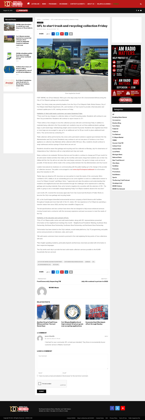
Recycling (55, 264)
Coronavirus (116, 120)
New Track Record (118, 160)
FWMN (114, 140)
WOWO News (42, 29)
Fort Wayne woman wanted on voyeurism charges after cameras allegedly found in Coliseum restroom (23, 40)
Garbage (87, 261)
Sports (114, 177)
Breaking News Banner (119, 117)
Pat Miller (115, 166)
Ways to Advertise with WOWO (85, 418)
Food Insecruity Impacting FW (49, 281)
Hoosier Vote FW (117, 143)
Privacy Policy (113, 418)
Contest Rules (100, 418)
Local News (40, 22)
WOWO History (117, 186)
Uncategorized (117, 183)
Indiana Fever (116, 146)
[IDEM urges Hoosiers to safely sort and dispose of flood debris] (9, 27)
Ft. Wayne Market (117, 137)
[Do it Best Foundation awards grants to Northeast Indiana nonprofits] (9, 83)
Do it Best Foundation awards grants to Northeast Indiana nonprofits (23, 83)
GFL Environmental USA (44, 264)
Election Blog (116, 123)
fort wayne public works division (74, 261)
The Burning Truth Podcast (121, 180)
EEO (107, 418)
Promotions (116, 172)
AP (113, 114)
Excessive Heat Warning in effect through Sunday (95, 323)
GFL (93, 261)
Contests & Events (77, 4)
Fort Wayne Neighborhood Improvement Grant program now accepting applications (72, 324)
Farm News (116, 126)
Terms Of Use (123, 418)
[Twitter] (117, 408)
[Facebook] (112, 408)
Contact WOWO (71, 418)
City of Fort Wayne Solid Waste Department (50, 261)
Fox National (116, 134)
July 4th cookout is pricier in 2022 (94, 281)
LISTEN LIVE (35, 4)
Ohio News (115, 163)
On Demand (63, 4)
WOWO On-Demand (118, 189)
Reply (106, 336)
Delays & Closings (104, 4)
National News (117, 157)
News (44, 4)
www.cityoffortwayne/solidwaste (83, 169)
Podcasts (115, 169)
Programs (53, 4)
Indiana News (116, 149)
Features (115, 131)
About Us (90, 4)
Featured (115, 129)
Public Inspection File (134, 418)
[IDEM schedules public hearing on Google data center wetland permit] (9, 56)
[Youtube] (123, 408)
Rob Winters (116, 174)
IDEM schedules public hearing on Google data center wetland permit (24, 56)
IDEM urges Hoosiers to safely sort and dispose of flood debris (24, 26)
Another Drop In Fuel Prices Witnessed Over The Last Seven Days (47, 324)
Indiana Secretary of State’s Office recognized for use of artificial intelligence (24, 69)
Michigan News (117, 154)
